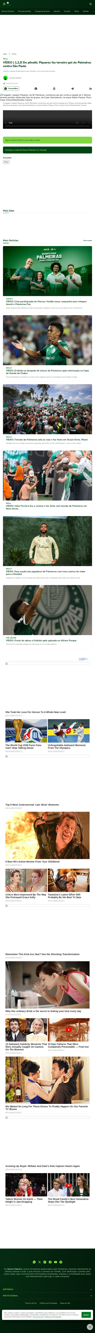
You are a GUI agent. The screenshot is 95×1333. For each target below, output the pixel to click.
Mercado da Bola (24, 11)
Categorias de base (42, 11)
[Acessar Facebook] (50, 1262)
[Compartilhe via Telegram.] (72, 88)
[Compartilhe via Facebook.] (35, 88)
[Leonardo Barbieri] (5, 77)
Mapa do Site (65, 1303)
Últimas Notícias (7, 11)
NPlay (76, 11)
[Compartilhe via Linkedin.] (90, 88)
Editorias (8, 1289)
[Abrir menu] (4, 4)
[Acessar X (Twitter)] (39, 1262)
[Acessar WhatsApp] (34, 1262)
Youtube (67, 11)
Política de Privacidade (48, 1303)
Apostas (57, 11)
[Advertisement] (47, 33)
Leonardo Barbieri (15, 78)
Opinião (86, 11)
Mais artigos (87, 240)
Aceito (86, 1315)
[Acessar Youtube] (55, 1262)
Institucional (10, 1295)
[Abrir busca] (90, 3)
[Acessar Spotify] (60, 1262)
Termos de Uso (31, 1303)
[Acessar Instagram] (45, 1262)
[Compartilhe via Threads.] (54, 88)
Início (5, 54)
